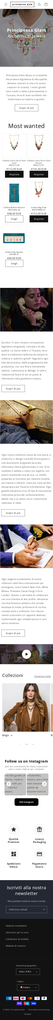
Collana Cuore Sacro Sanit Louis (14, 161)
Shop (26, 45)
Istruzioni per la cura (17, 932)
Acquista (14, 174)
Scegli (14, 218)
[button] (6, 4)
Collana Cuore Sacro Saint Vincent (39, 161)
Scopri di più (26, 107)
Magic (5, 735)
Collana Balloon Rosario (14, 207)
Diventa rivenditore (16, 925)
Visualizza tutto (42, 676)
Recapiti (28, 1014)
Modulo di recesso (15, 945)
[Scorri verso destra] (33, 744)
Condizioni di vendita (17, 939)
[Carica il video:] (26, 654)
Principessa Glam (17, 1009)
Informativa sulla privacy (39, 1009)
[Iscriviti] (43, 909)
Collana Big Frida (38, 207)
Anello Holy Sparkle (14, 252)
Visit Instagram (26, 802)
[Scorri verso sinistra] (20, 744)
